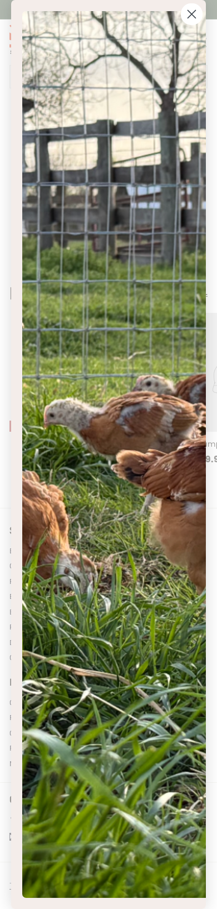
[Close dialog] (191, 14)
